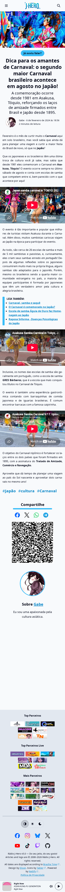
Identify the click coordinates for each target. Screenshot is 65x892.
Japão (9, 490)
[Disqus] (32, 665)
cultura (26, 490)
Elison (23, 867)
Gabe (21, 120)
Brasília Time (50, 864)
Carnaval (47, 490)
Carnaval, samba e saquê (24, 303)
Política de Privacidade (32, 874)
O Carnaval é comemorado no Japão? (32, 307)
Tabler (40, 867)
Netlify (32, 871)
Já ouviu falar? (32, 53)
